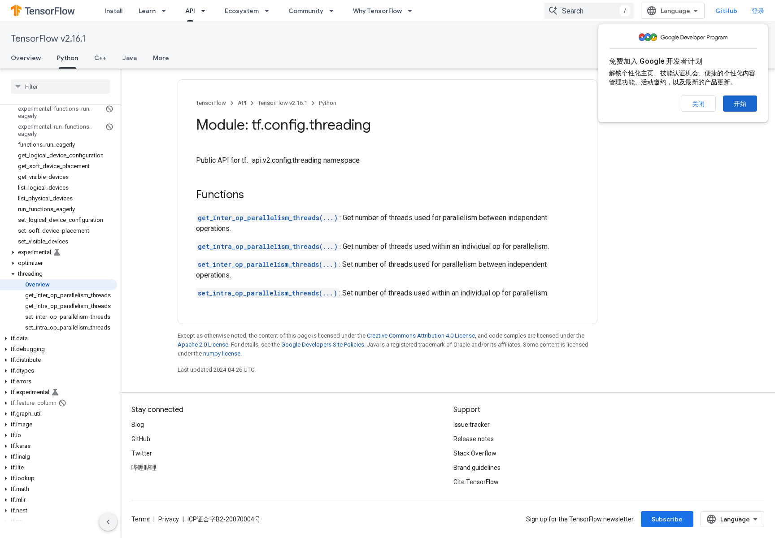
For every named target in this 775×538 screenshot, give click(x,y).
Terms (140, 519)
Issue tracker (471, 424)
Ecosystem (242, 11)
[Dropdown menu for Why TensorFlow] (412, 11)
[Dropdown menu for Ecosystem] (269, 11)
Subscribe (667, 519)
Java (129, 58)
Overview (26, 58)
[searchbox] (60, 86)
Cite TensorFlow (476, 482)
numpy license (221, 353)
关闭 (698, 104)
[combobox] (589, 11)
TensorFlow (211, 103)
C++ (100, 58)
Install (113, 11)
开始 (740, 104)
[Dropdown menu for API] (206, 11)
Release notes (473, 439)
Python (67, 58)
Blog (137, 424)
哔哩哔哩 (144, 467)
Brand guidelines (477, 467)
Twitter (141, 453)
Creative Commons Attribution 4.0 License (421, 335)
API (190, 11)
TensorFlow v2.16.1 (48, 38)
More (161, 58)
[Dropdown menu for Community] (334, 11)
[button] (58, 252)
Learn (147, 11)
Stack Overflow (474, 453)
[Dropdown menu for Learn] (166, 11)
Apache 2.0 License (203, 344)
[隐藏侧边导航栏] (108, 522)
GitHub (726, 11)
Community (305, 11)
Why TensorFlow (377, 11)
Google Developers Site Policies (322, 344)
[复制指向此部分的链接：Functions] (253, 195)
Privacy (168, 519)
